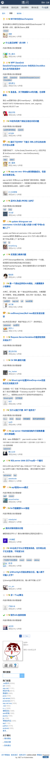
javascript (9, 701)
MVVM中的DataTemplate (22, 18)
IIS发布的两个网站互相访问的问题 (24, 121)
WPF (5, 77)
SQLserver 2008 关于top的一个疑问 (27, 460)
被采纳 (19, 13)
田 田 (10, 563)
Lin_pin (11, 586)
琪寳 (10, 34)
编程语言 (8, 710)
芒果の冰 (11, 606)
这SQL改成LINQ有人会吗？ (23, 200)
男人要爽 (11, 163)
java (7, 696)
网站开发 (8, 691)
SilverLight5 (8, 398)
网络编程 (26, 419)
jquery (7, 715)
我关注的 (15, 7)
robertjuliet (12, 519)
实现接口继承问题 (18, 254)
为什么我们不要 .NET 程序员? (22, 410)
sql (5, 209)
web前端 (29, 301)
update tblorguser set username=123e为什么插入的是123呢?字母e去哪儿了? (24, 224)
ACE (11, 419)
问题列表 (5, 7)
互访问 (20, 130)
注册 (47, 2)
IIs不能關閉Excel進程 (19, 508)
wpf (5, 496)
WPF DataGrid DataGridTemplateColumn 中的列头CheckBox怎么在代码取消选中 (24, 65)
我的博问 (25, 7)
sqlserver (7, 325)
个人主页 (45, 7)
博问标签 (35, 7)
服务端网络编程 (39, 419)
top (15, 475)
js (6, 718)
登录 (43, 2)
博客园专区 (9, 720)
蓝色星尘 (11, 83)
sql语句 (16, 325)
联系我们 (14, 755)
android (8, 728)
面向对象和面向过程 (14, 528)
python (8, 725)
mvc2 (22, 560)
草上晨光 (11, 54)
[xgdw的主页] (13, 651)
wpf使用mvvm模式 (19, 487)
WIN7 (12, 159)
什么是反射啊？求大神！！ (17, 42)
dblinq (36, 560)
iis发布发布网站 (9, 130)
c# (22, 301)
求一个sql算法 (17, 595)
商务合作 (22, 755)
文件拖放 (19, 398)
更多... (5, 730)
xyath (10, 422)
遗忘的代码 (12, 351)
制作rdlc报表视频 (18, 614)
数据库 (8, 693)
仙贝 (10, 401)
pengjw (11, 133)
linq (10, 209)
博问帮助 (7, 738)
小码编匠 (11, 539)
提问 (3, 13)
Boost (18, 419)
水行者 (10, 304)
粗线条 (10, 274)
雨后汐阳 (11, 112)
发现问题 (7, 742)
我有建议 (7, 745)
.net (7, 706)
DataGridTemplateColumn (30, 77)
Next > (27, 636)
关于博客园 (5, 755)
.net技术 (7, 301)
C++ (5, 419)
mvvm (6, 31)
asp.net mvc (10, 703)
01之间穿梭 (12, 192)
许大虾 (10, 212)
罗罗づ (10, 328)
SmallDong (12, 245)
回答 (10, 13)
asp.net (15, 301)
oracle (29, 560)
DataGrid (13, 77)
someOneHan (13, 499)
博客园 (39, 755)
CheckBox (7, 80)
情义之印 (11, 452)
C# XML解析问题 (18, 360)
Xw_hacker (12, 371)
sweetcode (12, 478)
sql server (7, 475)
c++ (7, 708)
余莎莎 (10, 626)
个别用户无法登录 (10, 560)
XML (5, 159)
